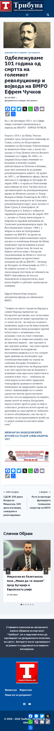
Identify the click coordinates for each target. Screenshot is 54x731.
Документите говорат (16, 53)
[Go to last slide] (8, 571)
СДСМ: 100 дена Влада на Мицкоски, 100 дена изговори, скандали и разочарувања (13, 503)
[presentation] (27, 555)
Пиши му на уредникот (18, 695)
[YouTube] (29, 704)
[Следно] (46, 571)
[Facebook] (24, 704)
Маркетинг (26, 690)
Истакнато (34, 53)
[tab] (21, 604)
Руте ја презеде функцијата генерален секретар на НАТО (40, 500)
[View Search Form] (48, 14)
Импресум (11, 690)
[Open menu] (27, 15)
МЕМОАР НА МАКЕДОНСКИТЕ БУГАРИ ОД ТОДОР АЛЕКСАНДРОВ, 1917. (26, 436)
